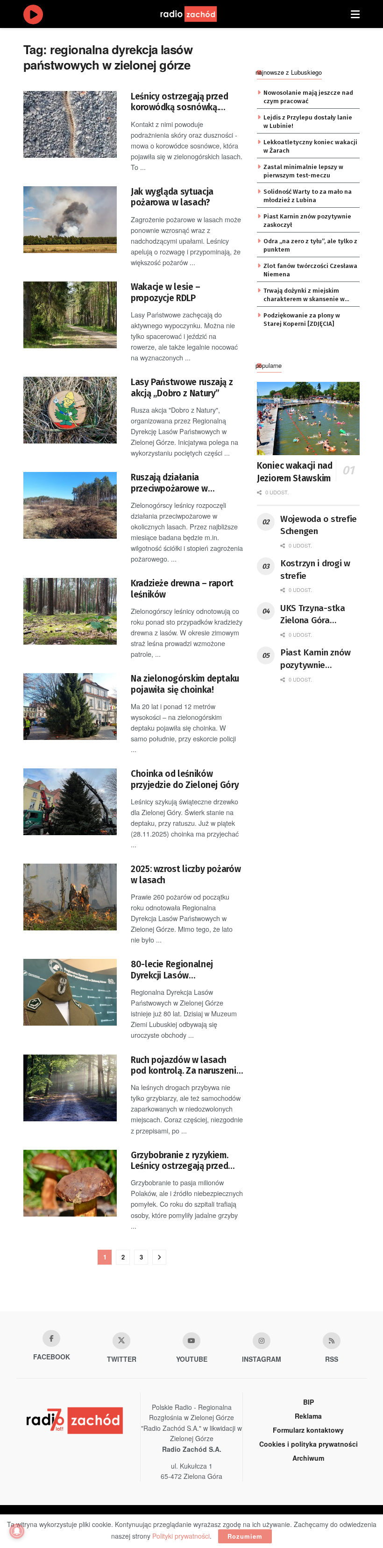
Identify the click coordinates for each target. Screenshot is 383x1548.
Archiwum (308, 1458)
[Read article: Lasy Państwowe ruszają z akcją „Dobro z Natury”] (70, 410)
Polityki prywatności (181, 1536)
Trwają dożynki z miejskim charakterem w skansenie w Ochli (304, 295)
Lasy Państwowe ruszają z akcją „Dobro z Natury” (182, 387)
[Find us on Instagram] (261, 1340)
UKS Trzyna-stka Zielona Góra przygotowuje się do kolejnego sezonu (320, 615)
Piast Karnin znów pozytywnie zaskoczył (307, 220)
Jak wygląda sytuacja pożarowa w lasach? (172, 197)
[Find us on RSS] (331, 1340)
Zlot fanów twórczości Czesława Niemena (310, 270)
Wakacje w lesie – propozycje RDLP (165, 292)
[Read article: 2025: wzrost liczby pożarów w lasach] (70, 897)
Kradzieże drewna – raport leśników (182, 588)
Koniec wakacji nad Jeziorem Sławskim (295, 472)
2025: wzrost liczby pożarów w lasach (186, 874)
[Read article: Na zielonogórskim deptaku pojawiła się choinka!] (70, 706)
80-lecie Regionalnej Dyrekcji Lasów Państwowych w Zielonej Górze (179, 970)
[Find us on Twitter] (121, 1340)
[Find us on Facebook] (51, 1338)
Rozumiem (244, 1536)
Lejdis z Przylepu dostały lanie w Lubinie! (307, 121)
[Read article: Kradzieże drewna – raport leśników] (70, 611)
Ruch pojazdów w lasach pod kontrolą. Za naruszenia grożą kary (186, 1066)
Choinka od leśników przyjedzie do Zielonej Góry (185, 779)
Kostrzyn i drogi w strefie (315, 569)
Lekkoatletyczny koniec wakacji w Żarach (310, 146)
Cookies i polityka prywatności (308, 1444)
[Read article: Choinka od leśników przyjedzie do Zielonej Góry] (70, 801)
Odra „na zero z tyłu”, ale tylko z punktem (310, 245)
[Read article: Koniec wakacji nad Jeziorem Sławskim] (308, 418)
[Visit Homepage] (197, 14)
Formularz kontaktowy (308, 1430)
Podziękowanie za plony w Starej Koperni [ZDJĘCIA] (301, 319)
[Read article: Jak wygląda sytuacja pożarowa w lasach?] (70, 219)
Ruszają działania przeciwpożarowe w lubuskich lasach (169, 483)
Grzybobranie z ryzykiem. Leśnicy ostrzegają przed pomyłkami (179, 1161)
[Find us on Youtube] (191, 1340)
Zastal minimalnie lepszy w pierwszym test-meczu (303, 171)
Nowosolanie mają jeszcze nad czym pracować (308, 97)
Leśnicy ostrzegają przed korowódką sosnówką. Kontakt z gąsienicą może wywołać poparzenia (181, 102)
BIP (308, 1402)
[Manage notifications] (16, 1531)
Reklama (308, 1416)
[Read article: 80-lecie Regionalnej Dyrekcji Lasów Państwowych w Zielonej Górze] (70, 992)
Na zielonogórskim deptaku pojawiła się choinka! (185, 684)
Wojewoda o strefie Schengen (318, 525)
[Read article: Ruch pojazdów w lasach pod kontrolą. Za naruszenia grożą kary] (70, 1088)
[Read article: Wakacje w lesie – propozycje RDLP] (70, 314)
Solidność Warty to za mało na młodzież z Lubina (307, 196)
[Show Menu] (355, 14)
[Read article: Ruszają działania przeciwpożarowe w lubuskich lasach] (70, 505)
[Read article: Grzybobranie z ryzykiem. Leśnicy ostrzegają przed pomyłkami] (70, 1183)
